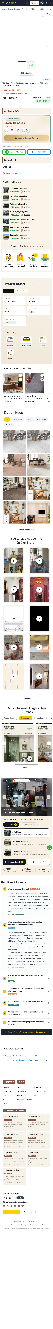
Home (3, 9)
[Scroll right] (49, 743)
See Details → (18, 1129)
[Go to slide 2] (31, 65)
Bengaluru (10, 825)
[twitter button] (11, 1206)
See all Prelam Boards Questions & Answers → (26, 1032)
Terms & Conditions (19, 1221)
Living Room (17, 419)
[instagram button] (8, 1206)
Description (21, 291)
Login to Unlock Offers (28, 138)
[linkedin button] (4, 1206)
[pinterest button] (22, 1206)
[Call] (42, 3)
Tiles (19, 1087)
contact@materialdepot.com (16, 1202)
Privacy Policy (33, 1221)
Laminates (37, 1087)
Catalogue (40, 718)
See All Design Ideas (26, 529)
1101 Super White (10, 1056)
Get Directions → (8, 1129)
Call (21, 1198)
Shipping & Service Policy (37, 1225)
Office (29, 419)
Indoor (45, 1060)
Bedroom (20, 1060)
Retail (37, 1060)
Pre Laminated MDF (29, 1056)
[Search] (46, 3)
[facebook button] (19, 1206)
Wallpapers (21, 1091)
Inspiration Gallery (24, 1099)
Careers (6, 1095)
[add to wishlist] (48, 14)
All (7, 419)
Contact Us (7, 1091)
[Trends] (27, 3)
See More (26, 698)
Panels (35, 1095)
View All (26, 767)
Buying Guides (9, 718)
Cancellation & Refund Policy (16, 1225)
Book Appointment (12, 862)
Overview (8, 291)
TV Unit (9, 425)
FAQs (5, 1104)
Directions (15, 191)
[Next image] (49, 797)
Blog (4, 1099)
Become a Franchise (11, 1212)
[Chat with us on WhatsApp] (49, 848)
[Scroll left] (4, 743)
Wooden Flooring (39, 1091)
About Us (6, 1087)
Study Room (41, 419)
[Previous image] (4, 797)
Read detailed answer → (17, 915)
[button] (4, 3)
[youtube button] (15, 1206)
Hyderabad (28, 825)
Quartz (20, 1095)
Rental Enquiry (29, 1212)
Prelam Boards (14, 9)
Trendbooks (25, 718)
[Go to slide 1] (22, 65)
